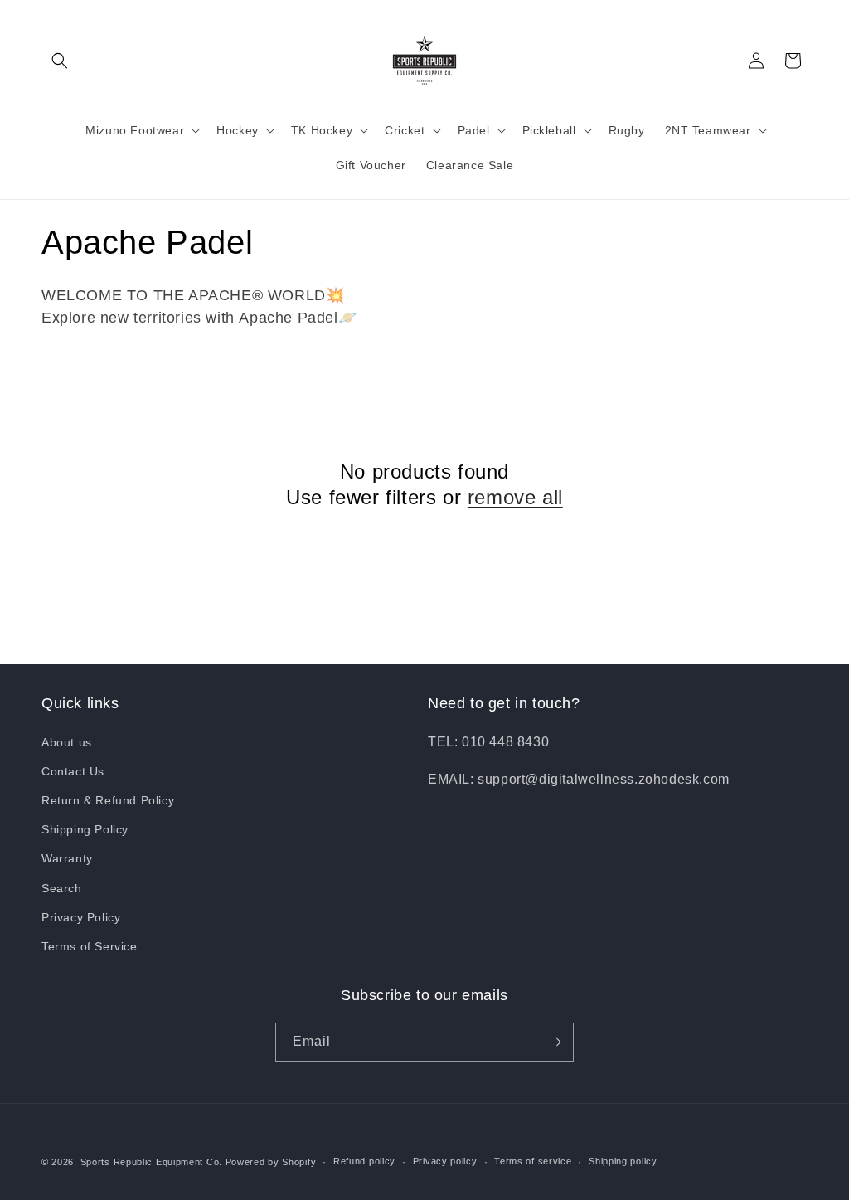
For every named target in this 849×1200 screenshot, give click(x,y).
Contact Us (72, 771)
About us (66, 742)
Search (61, 888)
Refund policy (364, 1161)
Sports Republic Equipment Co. (151, 1162)
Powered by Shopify (271, 1162)
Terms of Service (89, 946)
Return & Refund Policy (107, 800)
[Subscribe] (554, 1042)
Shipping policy (623, 1161)
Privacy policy (445, 1161)
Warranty (67, 858)
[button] (59, 60)
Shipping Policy (85, 829)
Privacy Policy (80, 917)
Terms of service (532, 1161)
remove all (515, 497)
